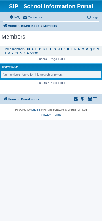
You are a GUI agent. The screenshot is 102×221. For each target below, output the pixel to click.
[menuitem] (15, 17)
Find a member (13, 49)
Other (34, 52)
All (28, 49)
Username (10, 67)
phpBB (36, 109)
